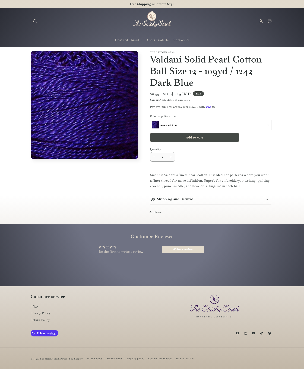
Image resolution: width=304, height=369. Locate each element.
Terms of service (185, 358)
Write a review (183, 249)
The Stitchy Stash (50, 358)
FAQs (34, 306)
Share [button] (158, 212)
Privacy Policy (40, 313)
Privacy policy (114, 358)
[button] (35, 21)
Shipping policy (135, 358)
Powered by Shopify (71, 358)
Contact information (160, 358)
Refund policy (95, 358)
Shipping (155, 99)
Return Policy (40, 320)
